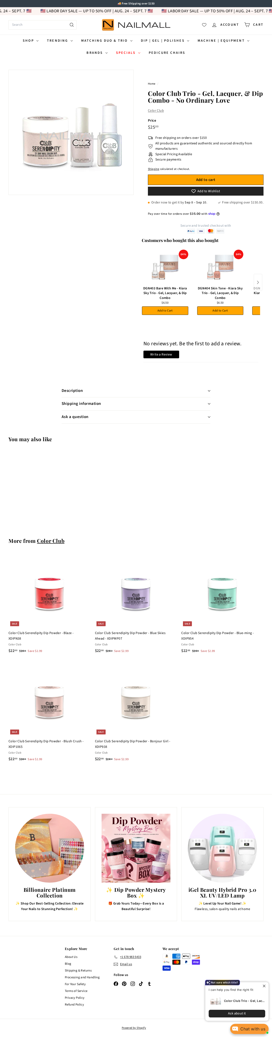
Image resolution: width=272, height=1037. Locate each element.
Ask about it (234, 1013)
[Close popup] (261, 985)
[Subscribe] (119, 536)
